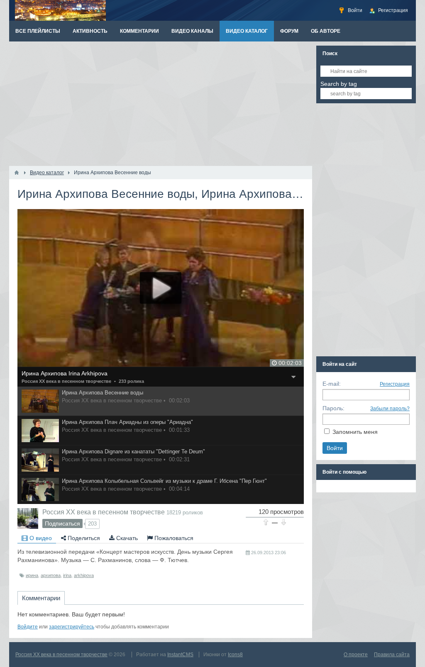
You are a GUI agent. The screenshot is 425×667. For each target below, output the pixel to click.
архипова (51, 575)
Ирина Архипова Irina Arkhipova (64, 373)
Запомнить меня (355, 431)
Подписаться (62, 523)
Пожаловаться (173, 538)
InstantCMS (180, 654)
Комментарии (41, 597)
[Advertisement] (160, 104)
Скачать (126, 538)
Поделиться (83, 538)
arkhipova (84, 575)
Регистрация (395, 384)
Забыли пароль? (390, 408)
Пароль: (333, 408)
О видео (40, 538)
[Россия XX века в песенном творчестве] (27, 518)
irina (67, 575)
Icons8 (235, 654)
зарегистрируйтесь (71, 627)
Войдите (27, 627)
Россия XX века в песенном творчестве (66, 381)
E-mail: (331, 383)
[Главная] (16, 172)
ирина (32, 575)
